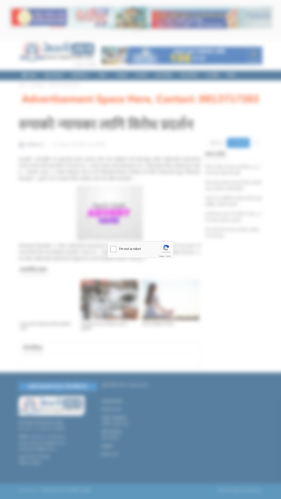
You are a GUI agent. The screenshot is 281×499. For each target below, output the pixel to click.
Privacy (161, 256)
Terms (168, 256)
